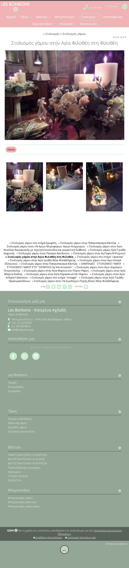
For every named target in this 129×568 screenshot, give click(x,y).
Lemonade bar (113, 17)
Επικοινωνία (88, 24)
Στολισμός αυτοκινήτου (21, 431)
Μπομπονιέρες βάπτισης (22, 502)
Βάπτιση (42, 17)
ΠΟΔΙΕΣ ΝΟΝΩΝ (18, 476)
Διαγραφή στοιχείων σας (81, 537)
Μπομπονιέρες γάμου (20, 498)
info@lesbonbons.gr (22, 329)
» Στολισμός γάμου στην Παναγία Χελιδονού (43, 253)
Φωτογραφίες (16, 387)
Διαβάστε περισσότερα (48, 537)
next (122, 37)
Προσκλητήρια (42, 24)
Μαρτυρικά (14, 472)
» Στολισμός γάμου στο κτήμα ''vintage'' (53, 277)
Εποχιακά (66, 24)
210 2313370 (95, 7)
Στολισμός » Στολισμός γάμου (65, 34)
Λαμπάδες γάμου (17, 427)
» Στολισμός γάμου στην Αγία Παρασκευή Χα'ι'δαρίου (56, 274)
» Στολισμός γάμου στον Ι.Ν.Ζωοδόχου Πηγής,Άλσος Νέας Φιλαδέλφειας (75, 281)
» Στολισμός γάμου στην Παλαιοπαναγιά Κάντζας (87, 243)
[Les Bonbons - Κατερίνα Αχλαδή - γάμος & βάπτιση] (16, 6)
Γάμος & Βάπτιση (18, 314)
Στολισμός (88, 17)
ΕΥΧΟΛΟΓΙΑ (14, 480)
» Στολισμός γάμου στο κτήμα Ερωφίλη (33, 243)
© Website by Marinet (116, 543)
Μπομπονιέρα (65, 17)
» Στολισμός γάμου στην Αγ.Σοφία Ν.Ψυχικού (98, 253)
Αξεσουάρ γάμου (17, 423)
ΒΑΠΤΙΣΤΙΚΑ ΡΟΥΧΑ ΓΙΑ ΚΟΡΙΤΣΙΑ (27, 463)
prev (116, 37)
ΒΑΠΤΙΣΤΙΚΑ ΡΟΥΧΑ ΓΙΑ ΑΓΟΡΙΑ (26, 459)
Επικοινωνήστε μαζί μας (26, 301)
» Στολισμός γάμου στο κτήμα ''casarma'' (99, 257)
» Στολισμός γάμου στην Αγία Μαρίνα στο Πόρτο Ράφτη (55, 270)
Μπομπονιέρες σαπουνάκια (23, 506)
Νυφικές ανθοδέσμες (20, 418)
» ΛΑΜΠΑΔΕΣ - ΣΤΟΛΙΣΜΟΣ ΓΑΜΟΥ (100, 263)
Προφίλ (12, 382)
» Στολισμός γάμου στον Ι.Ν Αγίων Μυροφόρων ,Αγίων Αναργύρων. (63, 244)
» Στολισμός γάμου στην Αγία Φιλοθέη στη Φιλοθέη (39, 257)
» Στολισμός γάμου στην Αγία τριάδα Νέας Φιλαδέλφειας (42, 260)
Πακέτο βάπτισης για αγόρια (24, 467)
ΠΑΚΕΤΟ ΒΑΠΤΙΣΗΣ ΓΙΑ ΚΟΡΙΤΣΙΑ (27, 455)
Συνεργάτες (14, 391)
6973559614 (23, 326)
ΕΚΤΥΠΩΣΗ (79, 286)
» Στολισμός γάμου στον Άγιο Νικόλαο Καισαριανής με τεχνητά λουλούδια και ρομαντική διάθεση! (63, 248)
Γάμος (24, 17)
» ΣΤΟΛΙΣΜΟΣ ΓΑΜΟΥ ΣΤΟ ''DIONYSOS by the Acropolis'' (65, 265)
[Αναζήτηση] (124, 7)
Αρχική (11, 17)
